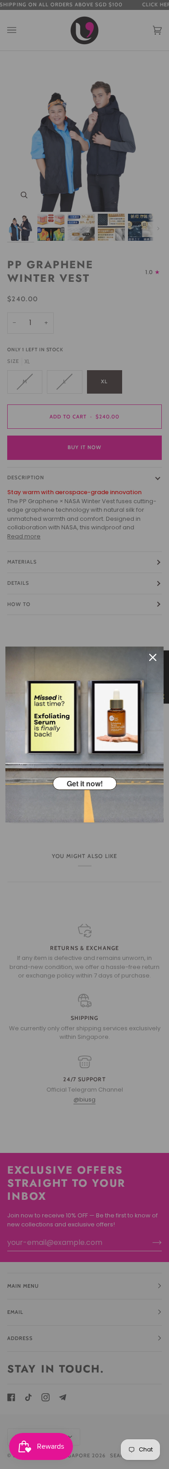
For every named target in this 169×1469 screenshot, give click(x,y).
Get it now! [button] (85, 783)
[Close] (153, 657)
